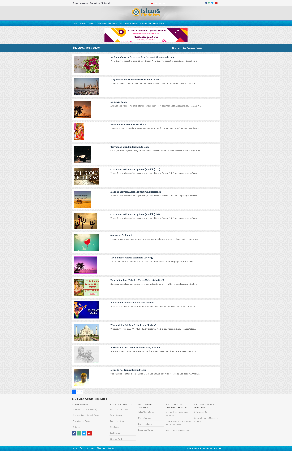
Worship (83, 23)
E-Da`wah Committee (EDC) (85, 409)
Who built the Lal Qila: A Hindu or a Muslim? (133, 325)
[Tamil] (164, 3)
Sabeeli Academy (146, 412)
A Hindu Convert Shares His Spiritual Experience (135, 191)
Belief (75, 23)
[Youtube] (216, 2)
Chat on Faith (116, 439)
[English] (152, 3)
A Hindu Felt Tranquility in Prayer (128, 370)
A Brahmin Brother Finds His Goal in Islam (132, 302)
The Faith (114, 427)
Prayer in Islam (145, 424)
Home (75, 3)
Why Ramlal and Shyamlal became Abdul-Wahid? (135, 79)
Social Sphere (117, 23)
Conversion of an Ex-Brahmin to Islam (129, 147)
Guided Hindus (158, 23)
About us (84, 3)
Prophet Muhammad (103, 23)
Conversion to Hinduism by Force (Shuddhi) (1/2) (135, 214)
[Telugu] (160, 3)
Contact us (95, 3)
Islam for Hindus (117, 421)
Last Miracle (115, 433)
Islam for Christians (119, 409)
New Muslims (144, 418)
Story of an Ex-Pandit (121, 235)
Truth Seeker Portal (82, 421)
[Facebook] (206, 2)
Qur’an (91, 23)
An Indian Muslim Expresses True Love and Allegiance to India (142, 57)
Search (107, 3)
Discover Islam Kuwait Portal (86, 415)
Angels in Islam (118, 102)
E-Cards (76, 427)
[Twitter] (212, 2)
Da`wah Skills (200, 412)
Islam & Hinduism (131, 23)
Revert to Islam (87, 448)
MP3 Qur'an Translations (177, 430)
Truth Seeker (116, 415)
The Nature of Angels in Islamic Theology (131, 257)
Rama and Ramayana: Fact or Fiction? (129, 124)
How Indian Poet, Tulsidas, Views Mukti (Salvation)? (137, 280)
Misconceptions (145, 23)
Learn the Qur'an (145, 430)
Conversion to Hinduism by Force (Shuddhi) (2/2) (135, 169)
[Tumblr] (209, 2)
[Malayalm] (156, 3)
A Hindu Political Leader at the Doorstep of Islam (135, 347)
